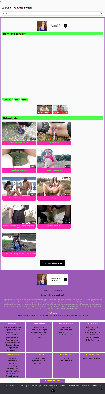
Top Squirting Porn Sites (67, 315)
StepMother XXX (39, 358)
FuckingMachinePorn (12, 342)
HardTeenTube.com (65, 335)
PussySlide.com (12, 347)
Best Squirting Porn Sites (51, 315)
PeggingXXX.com (12, 345)
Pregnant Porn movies (12, 329)
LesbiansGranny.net (12, 366)
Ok (53, 391)
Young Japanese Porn (92, 332)
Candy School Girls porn (39, 329)
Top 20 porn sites (66, 329)
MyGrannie (12, 358)
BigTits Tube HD (92, 329)
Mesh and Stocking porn (12, 327)
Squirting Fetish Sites (23, 315)
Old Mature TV (12, 360)
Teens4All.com (39, 327)
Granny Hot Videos (12, 376)
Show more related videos (52, 263)
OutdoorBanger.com (12, 340)
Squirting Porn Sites (81, 315)
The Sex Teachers (66, 358)
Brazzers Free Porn (65, 332)
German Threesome (92, 337)
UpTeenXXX (39, 337)
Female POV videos (12, 332)
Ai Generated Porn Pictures (92, 358)
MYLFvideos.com (66, 360)
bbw (16, 99)
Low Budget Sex (92, 335)
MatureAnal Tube (12, 368)
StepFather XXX (39, 363)
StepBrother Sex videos (39, 360)
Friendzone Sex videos (39, 332)
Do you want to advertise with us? (52, 295)
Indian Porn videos (92, 340)
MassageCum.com (12, 337)
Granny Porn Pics (12, 373)
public (24, 99)
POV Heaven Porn (92, 327)
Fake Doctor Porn (12, 350)
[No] (102, 389)
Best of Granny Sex (12, 371)
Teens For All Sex (39, 335)
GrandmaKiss (12, 363)
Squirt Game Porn (12, 335)
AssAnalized (66, 327)
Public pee (7, 99)
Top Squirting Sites (36, 315)
